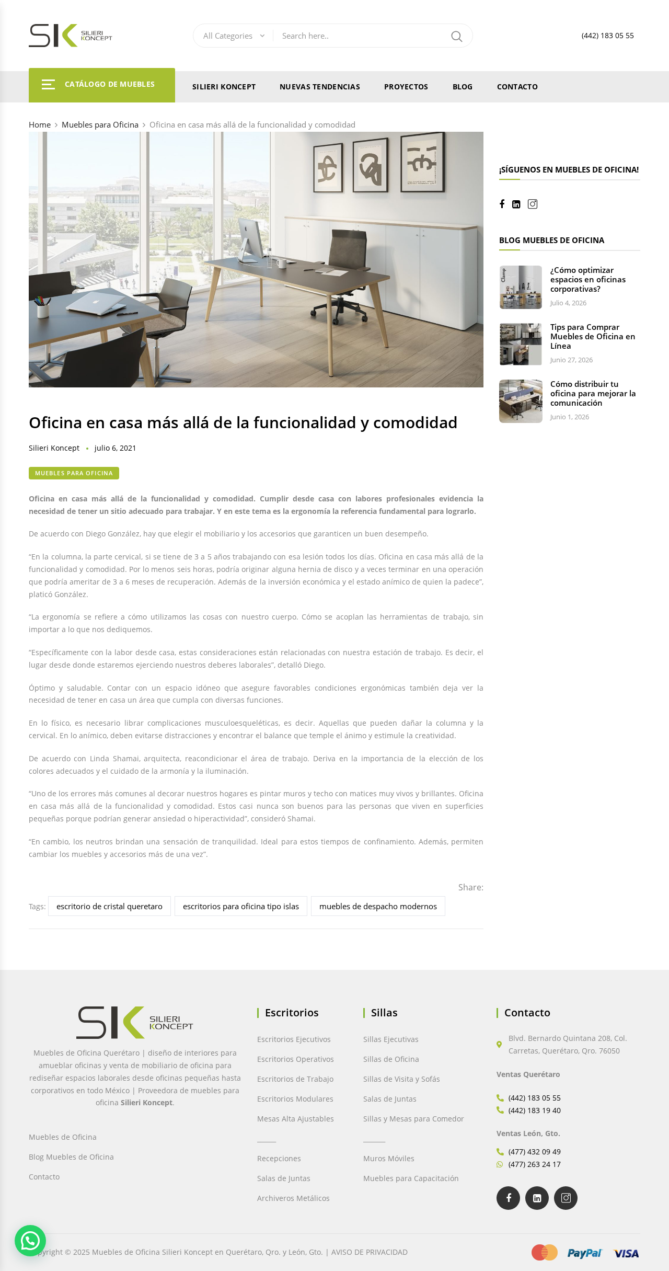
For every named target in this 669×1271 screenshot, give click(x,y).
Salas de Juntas (283, 1178)
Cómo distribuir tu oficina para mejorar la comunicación (593, 393)
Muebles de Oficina (63, 1137)
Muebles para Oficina (74, 473)
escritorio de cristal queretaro (109, 906)
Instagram (536, 204)
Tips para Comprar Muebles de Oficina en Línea (593, 336)
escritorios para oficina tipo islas (241, 906)
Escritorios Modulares (295, 1099)
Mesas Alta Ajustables (295, 1119)
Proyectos (406, 86)
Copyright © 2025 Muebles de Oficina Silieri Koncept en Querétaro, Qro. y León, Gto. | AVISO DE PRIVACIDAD (218, 1252)
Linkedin (520, 204)
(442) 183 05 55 (608, 35)
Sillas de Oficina (391, 1059)
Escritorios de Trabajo (295, 1079)
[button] (30, 1240)
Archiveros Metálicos (293, 1198)
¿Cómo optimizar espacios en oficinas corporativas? (588, 279)
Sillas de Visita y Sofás (401, 1079)
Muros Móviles (388, 1158)
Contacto (517, 86)
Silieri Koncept (224, 86)
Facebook (505, 204)
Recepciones (279, 1158)
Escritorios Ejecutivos (294, 1039)
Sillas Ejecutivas (391, 1039)
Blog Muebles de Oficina (71, 1157)
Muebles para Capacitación (411, 1178)
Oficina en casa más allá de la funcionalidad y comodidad (243, 422)
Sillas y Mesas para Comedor (413, 1119)
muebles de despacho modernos (378, 906)
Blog (463, 86)
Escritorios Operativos (295, 1059)
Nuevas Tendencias (320, 86)
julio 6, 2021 (115, 448)
